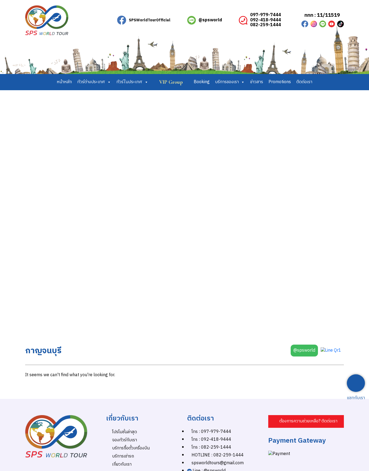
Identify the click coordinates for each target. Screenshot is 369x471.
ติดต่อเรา (304, 82)
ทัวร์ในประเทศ (129, 82)
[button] (306, 421)
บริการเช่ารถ (123, 456)
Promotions (280, 82)
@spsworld (210, 20)
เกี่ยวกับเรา (122, 464)
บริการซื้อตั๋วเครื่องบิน (131, 448)
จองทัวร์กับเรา (124, 440)
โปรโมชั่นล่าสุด (124, 432)
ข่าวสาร (256, 82)
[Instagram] (313, 24)
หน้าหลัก (64, 82)
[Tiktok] (340, 24)
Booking (202, 82)
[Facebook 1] (304, 24)
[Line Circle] (322, 24)
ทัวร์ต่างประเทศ (91, 82)
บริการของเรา (227, 82)
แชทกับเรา (356, 398)
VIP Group (171, 82)
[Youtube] (331, 24)
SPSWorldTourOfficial (149, 20)
